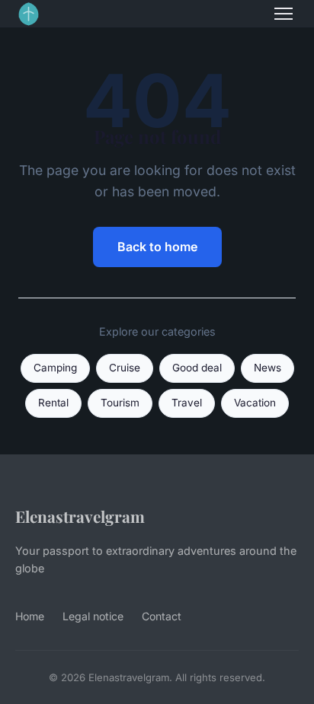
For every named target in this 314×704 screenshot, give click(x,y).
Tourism (120, 403)
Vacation (255, 403)
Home (29, 616)
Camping (55, 368)
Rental (53, 403)
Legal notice (92, 616)
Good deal (197, 368)
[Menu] (283, 14)
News (267, 368)
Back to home (157, 246)
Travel (186, 403)
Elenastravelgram (80, 516)
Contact (161, 616)
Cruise (124, 368)
